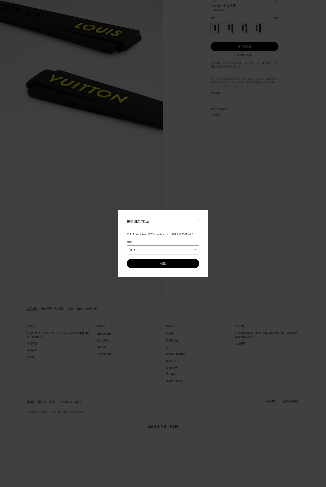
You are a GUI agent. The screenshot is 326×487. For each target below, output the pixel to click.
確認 (163, 263)
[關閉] (199, 220)
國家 (129, 242)
